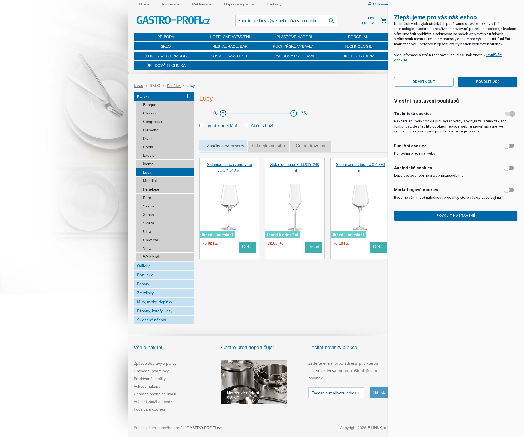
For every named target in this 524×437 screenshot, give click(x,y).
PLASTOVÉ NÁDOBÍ (294, 37)
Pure (147, 197)
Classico (150, 113)
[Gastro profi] (173, 21)
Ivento (148, 164)
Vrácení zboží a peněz (153, 401)
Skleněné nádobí (151, 320)
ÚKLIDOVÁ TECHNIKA (166, 65)
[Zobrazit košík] (383, 20)
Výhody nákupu (147, 386)
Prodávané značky (150, 378)
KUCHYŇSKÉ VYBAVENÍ (294, 46)
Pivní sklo (145, 275)
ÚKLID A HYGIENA (358, 56)
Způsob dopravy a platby (155, 363)
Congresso (152, 121)
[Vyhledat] (332, 20)
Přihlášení (381, 4)
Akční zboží (262, 125)
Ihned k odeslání (221, 125)
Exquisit (149, 155)
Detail (248, 246)
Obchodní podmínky (151, 371)
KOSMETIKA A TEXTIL (229, 56)
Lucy (147, 172)
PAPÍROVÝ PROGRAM (294, 56)
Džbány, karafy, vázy (154, 311)
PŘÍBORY (165, 37)
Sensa (148, 214)
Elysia (148, 147)
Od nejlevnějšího (268, 145)
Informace (171, 4)
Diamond (151, 130)
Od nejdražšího (310, 145)
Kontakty (273, 4)
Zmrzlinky (145, 293)
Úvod (138, 85)
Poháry (143, 284)
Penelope (151, 189)
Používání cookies (149, 409)
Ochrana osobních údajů (155, 394)
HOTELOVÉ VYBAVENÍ (230, 37)
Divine (148, 138)
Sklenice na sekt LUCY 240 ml (294, 167)
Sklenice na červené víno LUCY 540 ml (229, 167)
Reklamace (202, 4)
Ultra (147, 231)
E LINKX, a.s (378, 428)
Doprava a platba (239, 4)
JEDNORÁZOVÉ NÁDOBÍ (166, 56)
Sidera (148, 223)
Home (144, 4)
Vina (147, 248)
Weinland (151, 257)
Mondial (150, 181)
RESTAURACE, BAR (230, 46)
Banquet (150, 105)
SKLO (166, 46)
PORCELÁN (358, 37)
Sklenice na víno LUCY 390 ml (360, 167)
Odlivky (143, 266)
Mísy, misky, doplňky (154, 302)
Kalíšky (174, 85)
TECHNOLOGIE (358, 46)
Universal (151, 240)
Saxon (148, 206)
